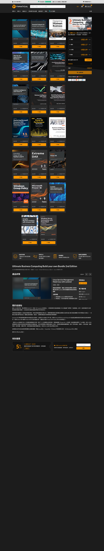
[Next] (90, 274)
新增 (21, 46)
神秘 (46, 11)
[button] (17, 2)
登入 (78, 6)
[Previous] (86, 274)
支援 (90, 11)
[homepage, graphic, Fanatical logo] (20, 6)
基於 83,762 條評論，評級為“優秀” (60, 1)
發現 (13, 11)
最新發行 (40, 11)
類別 (18, 11)
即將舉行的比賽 (33, 11)
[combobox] (52, 6)
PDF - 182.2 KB (83, 283)
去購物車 (81, 72)
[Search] (63, 6)
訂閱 (83, 348)
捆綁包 (24, 11)
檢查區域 (80, 76)
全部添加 (89, 59)
